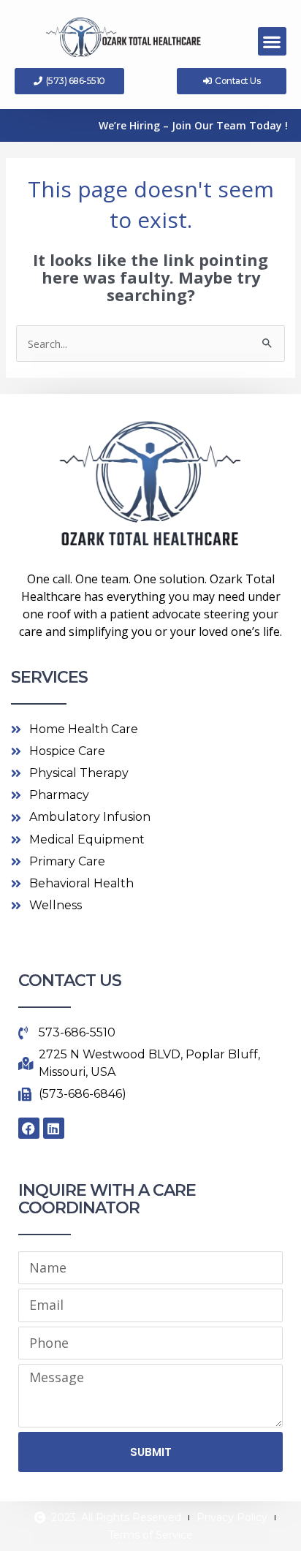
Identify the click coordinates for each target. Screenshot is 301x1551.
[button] (272, 41)
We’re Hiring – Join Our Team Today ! (193, 125)
